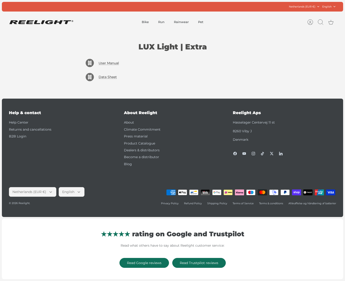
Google (191, 7)
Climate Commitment (142, 129)
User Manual (109, 63)
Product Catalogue (139, 143)
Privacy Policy (170, 203)
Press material (136, 136)
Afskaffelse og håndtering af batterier (312, 203)
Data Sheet (108, 77)
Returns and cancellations (30, 129)
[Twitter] (271, 153)
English (327, 6)
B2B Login (17, 136)
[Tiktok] (262, 153)
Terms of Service (243, 203)
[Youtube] (244, 153)
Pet (200, 22)
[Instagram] (253, 153)
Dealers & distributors (142, 150)
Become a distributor (141, 157)
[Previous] (118, 6)
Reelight (24, 203)
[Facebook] (235, 153)
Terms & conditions (271, 203)
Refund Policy (193, 203)
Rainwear (181, 22)
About (129, 122)
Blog (128, 164)
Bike (145, 22)
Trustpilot (175, 7)
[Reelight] (41, 22)
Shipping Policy (217, 203)
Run (161, 22)
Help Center (18, 122)
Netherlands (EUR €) (302, 6)
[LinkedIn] (280, 153)
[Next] (226, 6)
